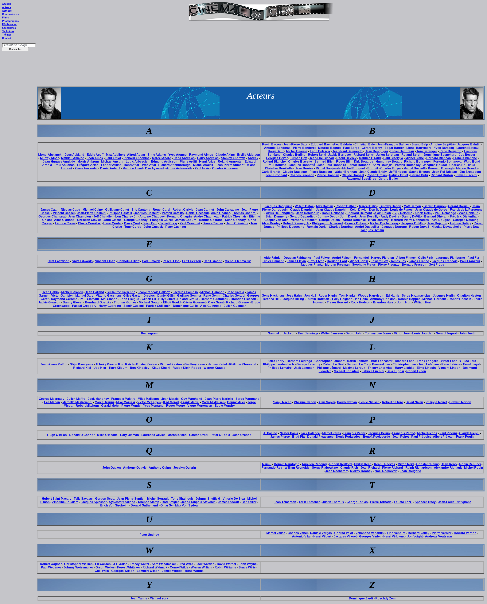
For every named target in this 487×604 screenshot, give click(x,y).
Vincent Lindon (449, 367)
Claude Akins (225, 154)
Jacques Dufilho (413, 223)
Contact (6, 38)
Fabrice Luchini (373, 371)
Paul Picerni (448, 433)
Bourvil (372, 168)
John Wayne (248, 564)
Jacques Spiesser (94, 502)
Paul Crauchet (190, 223)
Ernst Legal (471, 364)
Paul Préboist (421, 436)
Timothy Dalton (390, 206)
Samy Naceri (282, 402)
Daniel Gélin (166, 295)
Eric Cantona (140, 209)
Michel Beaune (296, 151)
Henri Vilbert (322, 536)
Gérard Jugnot (446, 333)
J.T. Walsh (120, 564)
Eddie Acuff (95, 154)
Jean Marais (170, 398)
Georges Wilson (122, 570)
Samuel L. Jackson (281, 333)
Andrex (253, 158)
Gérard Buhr (419, 175)
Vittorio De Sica (234, 498)
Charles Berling (294, 154)
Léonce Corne (65, 223)
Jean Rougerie (410, 471)
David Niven (414, 402)
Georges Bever (277, 158)
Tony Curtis (132, 226)
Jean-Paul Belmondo (347, 151)
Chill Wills (102, 570)
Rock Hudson (361, 302)
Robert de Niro (392, 402)
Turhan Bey (298, 158)
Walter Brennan (346, 171)
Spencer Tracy (425, 502)
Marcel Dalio (368, 206)
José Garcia (235, 292)
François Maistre (123, 398)
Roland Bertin (411, 154)
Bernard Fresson (414, 264)
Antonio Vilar (301, 536)
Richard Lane (404, 361)
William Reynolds (297, 467)
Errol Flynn (316, 261)
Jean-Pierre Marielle (219, 398)
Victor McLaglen (149, 402)
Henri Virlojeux (394, 536)
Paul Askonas (65, 165)
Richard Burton (442, 175)
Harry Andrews (208, 158)
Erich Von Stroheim (114, 505)
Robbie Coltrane (211, 219)
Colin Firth (425, 257)
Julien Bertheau (387, 154)
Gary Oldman (129, 435)
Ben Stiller (249, 502)
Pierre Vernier (441, 533)
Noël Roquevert (386, 471)
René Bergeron (450, 151)
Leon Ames (95, 158)
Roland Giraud (187, 299)
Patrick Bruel (398, 175)
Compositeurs (10, 14)
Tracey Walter (139, 564)
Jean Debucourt (307, 213)
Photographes (10, 21)
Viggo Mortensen (199, 405)
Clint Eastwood (58, 261)
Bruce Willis (247, 567)
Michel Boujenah (328, 168)
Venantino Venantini (370, 533)
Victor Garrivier (62, 295)
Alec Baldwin (342, 144)
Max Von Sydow (186, 505)
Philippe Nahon (305, 402)
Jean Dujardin (437, 223)
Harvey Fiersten (382, 257)
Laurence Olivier (153, 435)
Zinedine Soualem (65, 502)
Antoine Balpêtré (442, 144)
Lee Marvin (52, 402)
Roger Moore (175, 405)
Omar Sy (166, 505)
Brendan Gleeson (243, 299)
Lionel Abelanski (50, 154)
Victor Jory (402, 333)
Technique (8, 31)
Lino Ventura (396, 533)
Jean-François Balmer (393, 144)
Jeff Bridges (398, 171)
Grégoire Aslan (88, 165)
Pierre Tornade (381, 502)
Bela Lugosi (395, 371)
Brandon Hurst (384, 302)
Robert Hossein (460, 299)
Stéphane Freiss (364, 264)
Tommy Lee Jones (378, 333)
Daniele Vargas (321, 533)
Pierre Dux (471, 226)
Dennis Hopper (409, 299)
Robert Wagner (51, 564)
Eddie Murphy (225, 405)
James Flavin (296, 261)
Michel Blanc (414, 158)
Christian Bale (364, 144)
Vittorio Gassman (108, 295)
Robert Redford (340, 464)
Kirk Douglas (441, 219)
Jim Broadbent (470, 171)
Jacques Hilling (293, 299)
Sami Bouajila (382, 165)
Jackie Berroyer (339, 154)
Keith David (358, 209)
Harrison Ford (337, 261)
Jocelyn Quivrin (184, 467)
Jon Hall (310, 295)
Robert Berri (317, 154)
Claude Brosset (353, 175)
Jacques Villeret (345, 536)
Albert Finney (406, 257)
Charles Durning (341, 226)
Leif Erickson (191, 261)
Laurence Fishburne (450, 257)
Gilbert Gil (149, 299)
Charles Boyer (390, 168)
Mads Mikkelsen (213, 402)
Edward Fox (379, 261)
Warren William (201, 567)
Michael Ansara (112, 161)
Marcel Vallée (275, 533)
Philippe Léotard (329, 367)
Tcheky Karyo (106, 364)
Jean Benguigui (376, 151)
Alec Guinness (210, 305)
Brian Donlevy (378, 219)
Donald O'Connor (82, 435)
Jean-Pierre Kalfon (54, 364)
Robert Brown (377, 175)
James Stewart (228, 502)
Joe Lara (470, 361)
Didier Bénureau (402, 151)
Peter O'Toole (220, 435)
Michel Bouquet (353, 168)
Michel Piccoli (427, 433)
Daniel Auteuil (110, 168)
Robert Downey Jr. (296, 223)
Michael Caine (93, 209)
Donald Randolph (286, 464)
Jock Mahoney (98, 398)
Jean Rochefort (336, 471)
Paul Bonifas (277, 165)
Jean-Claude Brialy (373, 171)
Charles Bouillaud (462, 165)
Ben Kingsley (139, 367)
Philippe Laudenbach (278, 364)
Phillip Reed (363, 464)
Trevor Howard (337, 302)
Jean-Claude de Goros (431, 209)
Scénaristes (9, 27)
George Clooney (136, 219)
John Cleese (112, 219)
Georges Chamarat (52, 216)
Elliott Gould (172, 302)
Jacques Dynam (372, 230)
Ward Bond (472, 161)
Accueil (6, 3)
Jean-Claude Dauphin (331, 209)
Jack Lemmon (304, 367)
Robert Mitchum (87, 405)
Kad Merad (171, 402)
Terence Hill (270, 299)
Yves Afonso (177, 154)
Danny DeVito (412, 216)
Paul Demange (445, 213)
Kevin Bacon (271, 144)
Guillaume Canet (117, 209)
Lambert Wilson (148, 570)
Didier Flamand (273, 261)
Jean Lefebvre (428, 364)
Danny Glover (73, 302)
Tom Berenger (426, 151)
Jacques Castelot (146, 213)
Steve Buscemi (466, 175)
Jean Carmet (205, 209)
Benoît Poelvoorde (376, 436)
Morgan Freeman (337, 264)
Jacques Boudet (435, 165)
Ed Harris (392, 295)
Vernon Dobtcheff (304, 219)
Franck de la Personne (466, 209)
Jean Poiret (400, 436)
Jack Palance (310, 433)
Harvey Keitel (217, 364)
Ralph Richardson (418, 467)
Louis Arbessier (137, 161)
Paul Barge (351, 147)
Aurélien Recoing (314, 464)
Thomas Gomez (125, 302)
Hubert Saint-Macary (56, 498)
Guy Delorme (402, 213)
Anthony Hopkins (382, 299)
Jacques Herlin (444, 295)
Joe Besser (467, 154)
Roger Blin (344, 161)
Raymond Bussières (361, 178)
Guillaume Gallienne (121, 292)
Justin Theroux (333, 502)
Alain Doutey (271, 223)
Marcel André (161, 158)
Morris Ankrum (88, 161)
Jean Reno (449, 464)
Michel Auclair (203, 165)
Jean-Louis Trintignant (454, 502)
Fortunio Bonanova (447, 161)
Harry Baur (276, 151)
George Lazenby (308, 364)
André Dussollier (367, 226)
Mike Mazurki (125, 402)
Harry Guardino (110, 305)
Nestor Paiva (289, 433)
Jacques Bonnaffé (302, 165)
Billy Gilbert (166, 299)
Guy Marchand (191, 398)
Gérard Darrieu (458, 206)
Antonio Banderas (277, 147)
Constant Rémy (427, 464)
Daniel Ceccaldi (197, 213)
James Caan (49, 209)
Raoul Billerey (346, 158)
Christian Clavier (89, 219)
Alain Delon (382, 213)
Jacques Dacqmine (278, 206)
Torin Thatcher (309, 502)
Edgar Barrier (394, 147)
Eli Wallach (103, 564)
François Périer (354, 433)
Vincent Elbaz (105, 261)
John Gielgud (129, 299)
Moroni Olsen (177, 435)
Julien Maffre (76, 398)
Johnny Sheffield (208, 498)
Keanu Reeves (384, 464)
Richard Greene (237, 302)
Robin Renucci (470, 464)
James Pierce (280, 436)
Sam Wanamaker (164, 564)
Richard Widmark (154, 567)
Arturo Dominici (354, 219)
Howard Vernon (465, 533)
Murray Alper (49, 158)
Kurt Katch (126, 364)
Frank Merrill (190, 402)
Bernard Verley (418, 533)
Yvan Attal (148, 165)
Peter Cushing (175, 226)
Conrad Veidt (343, 533)
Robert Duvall (419, 226)
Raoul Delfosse (333, 213)
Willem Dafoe (304, 206)
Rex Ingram (149, 333)
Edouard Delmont (359, 213)
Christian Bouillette (279, 168)
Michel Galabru (72, 292)
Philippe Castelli (120, 213)
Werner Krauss (214, 367)
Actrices (7, 10)
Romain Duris (316, 226)
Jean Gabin (50, 292)
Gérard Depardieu (302, 216)
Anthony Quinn (160, 467)
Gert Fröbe (436, 264)
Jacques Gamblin (185, 292)
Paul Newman (347, 402)
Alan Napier (326, 402)
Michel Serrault (158, 498)
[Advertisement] (19, 125)
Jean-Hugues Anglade (59, 161)
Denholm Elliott (128, 261)
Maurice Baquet (329, 147)
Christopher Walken (78, 564)
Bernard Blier (324, 161)
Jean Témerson (285, 502)
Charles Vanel (298, 533)
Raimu (266, 464)
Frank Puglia (465, 436)
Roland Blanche (274, 161)
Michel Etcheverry (238, 261)
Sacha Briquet (419, 171)
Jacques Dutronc (394, 226)
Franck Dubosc (356, 223)
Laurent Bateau (467, 147)
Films (5, 17)
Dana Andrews (184, 158)
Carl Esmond (213, 261)
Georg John (354, 333)
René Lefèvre (451, 364)
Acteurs (6, 7)
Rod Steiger (170, 502)
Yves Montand (153, 405)
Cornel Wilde (179, 567)
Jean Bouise (304, 168)
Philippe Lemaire (279, 367)
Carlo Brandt (271, 171)
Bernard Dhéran (435, 216)
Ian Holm (361, 299)
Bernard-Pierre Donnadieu (410, 219)
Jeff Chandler (103, 216)
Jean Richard (370, 467)
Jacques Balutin (469, 144)
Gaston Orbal (198, 435)
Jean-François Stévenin (198, 502)
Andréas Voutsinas (439, 536)
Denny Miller (236, 402)
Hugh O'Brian (57, 435)
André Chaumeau (207, 216)
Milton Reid (406, 464)
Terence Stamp (148, 502)
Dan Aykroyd (154, 168)
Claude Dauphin (302, 209)
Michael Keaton (171, 364)
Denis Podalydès (348, 436)
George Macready (51, 398)
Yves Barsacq (444, 147)
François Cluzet (161, 219)
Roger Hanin (327, 295)
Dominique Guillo (185, 305)
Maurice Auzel (133, 168)
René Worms (194, 570)
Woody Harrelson (370, 295)
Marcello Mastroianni (77, 402)
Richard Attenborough (174, 165)
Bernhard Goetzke (98, 302)
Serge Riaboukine (325, 467)
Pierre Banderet (304, 147)
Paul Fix (473, 257)
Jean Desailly (368, 216)
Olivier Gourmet (194, 302)
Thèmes (6, 34)
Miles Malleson (148, 398)
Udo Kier (99, 367)
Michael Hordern (434, 299)
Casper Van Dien (276, 219)
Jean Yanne (138, 598)
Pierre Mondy (131, 405)
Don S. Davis (378, 209)
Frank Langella (427, 361)
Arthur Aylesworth (179, 168)
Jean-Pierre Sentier (131, 498)
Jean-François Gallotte (154, 292)
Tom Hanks (347, 295)
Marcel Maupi (104, 402)
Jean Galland (94, 292)
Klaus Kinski (161, 367)
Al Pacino (270, 433)
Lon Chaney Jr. (126, 216)
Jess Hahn (294, 295)
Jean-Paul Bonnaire (332, 165)
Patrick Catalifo (173, 213)
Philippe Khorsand (242, 364)
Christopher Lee (404, 364)
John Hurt (404, 302)
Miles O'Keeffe (107, 435)
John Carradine (227, 209)
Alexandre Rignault (448, 467)
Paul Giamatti (89, 299)
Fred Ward (185, 564)
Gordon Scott (105, 498)
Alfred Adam (136, 154)
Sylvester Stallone (122, 502)
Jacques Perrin (379, 433)
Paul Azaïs (202, 168)
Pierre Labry (275, 361)
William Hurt (422, 302)
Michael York (159, 598)
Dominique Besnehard (440, 154)
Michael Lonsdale (346, 371)
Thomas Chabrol (244, 213)
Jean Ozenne (241, 435)
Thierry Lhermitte (380, 367)
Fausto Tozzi (403, 502)
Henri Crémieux (237, 223)
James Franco (419, 261)
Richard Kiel (82, 367)
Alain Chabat (220, 213)
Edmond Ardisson (164, 161)
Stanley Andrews (233, 158)
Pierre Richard (392, 467)
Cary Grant (216, 302)
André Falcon (342, 257)
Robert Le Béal (333, 364)
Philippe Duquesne (290, 226)
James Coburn (186, 219)
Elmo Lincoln (426, 367)
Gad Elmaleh (151, 261)
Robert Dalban (346, 206)
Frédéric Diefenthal (463, 216)
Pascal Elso (171, 261)
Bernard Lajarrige (299, 361)
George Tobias (357, 502)
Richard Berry (363, 154)
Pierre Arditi (188, 161)
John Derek (348, 216)
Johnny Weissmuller (78, 567)
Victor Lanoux (451, 361)
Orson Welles (105, 567)
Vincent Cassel (64, 213)
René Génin (211, 295)
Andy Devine (390, 216)
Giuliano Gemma (189, 295)
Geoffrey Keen (194, 364)
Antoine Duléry (460, 223)
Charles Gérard (234, 295)
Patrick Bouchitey (408, 165)
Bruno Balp (419, 144)
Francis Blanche (465, 158)
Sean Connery (235, 219)
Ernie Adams (156, 154)
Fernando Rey (272, 467)
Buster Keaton (146, 364)
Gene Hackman (273, 295)
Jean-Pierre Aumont (230, 165)
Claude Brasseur (295, 171)
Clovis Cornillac (89, 223)
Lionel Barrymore (418, 147)
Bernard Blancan (438, 158)
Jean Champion (79, 216)
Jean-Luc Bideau (321, 158)
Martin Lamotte (357, 361)
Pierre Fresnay (388, 264)
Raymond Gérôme (64, 299)
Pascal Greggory (84, 305)
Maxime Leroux (354, 367)
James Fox (398, 261)
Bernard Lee (381, 364)
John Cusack (153, 226)
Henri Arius (207, 161)
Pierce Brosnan (328, 175)
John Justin (467, 333)
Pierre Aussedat (86, 168)
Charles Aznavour (225, 168)
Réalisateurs (9, 24)
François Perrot (403, 433)
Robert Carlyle (183, 209)
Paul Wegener (51, 567)
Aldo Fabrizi (272, 257)
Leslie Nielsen (369, 402)
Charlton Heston (469, 295)
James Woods (172, 570)
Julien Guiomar (235, 305)
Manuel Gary (84, 295)
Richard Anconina (136, 158)
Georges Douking (465, 219)
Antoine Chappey (152, 216)
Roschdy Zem (385, 598)
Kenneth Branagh (441, 168)
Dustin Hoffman (317, 299)
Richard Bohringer (417, 161)
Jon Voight (415, 536)
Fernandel (361, 257)
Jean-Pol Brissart (444, 171)
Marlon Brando (467, 168)
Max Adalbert (115, 154)
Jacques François (445, 261)
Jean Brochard (276, 175)
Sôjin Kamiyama (81, 364)
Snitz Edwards (82, 261)
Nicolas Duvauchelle (446, 226)
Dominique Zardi (361, 598)
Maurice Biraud (370, 158)
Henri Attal (131, 165)
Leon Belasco (320, 151)
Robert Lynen (416, 371)
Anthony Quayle (134, 467)
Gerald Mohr (110, 405)
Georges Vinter (370, 536)
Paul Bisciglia (393, 158)
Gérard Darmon (434, 206)
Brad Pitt (298, 436)
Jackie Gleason (49, 302)
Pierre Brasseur (321, 171)
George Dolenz (330, 219)
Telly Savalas (83, 498)
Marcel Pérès (331, 433)
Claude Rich (349, 467)
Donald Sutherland (144, 505)
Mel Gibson (109, 299)
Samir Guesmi (133, 305)
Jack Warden (205, 564)
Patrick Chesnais (234, 216)
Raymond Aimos (201, 154)
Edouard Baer (321, 144)
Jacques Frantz (311, 264)
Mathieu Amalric (72, 158)
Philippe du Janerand (327, 223)
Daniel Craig (168, 223)
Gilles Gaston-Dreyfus (139, 295)
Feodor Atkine (111, 165)
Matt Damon (412, 206)
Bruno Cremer (213, 223)
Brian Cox (149, 223)
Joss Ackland (74, 154)
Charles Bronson (302, 175)
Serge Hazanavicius (416, 295)
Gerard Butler (388, 178)
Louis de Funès (401, 209)
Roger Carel (161, 209)
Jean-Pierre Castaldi (91, 213)
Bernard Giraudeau (214, 299)
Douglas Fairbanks (297, 257)
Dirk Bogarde (363, 161)
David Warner (226, 564)
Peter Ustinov (149, 534)
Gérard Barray (372, 147)
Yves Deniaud (468, 213)
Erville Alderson (248, 154)
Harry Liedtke (404, 367)
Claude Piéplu (469, 433)
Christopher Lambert (329, 361)
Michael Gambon (212, 292)
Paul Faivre (322, 257)
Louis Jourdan (422, 333)
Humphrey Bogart (389, 161)
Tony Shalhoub (182, 498)
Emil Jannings (308, 333)
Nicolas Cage (70, 209)
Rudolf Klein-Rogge (187, 367)
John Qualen (111, 467)
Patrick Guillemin (158, 305)
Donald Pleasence (320, 436)
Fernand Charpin (179, 216)
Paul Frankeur (470, 261)
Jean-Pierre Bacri (295, 144)
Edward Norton (460, 402)
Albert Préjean (443, 436)
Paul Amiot (113, 158)
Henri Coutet (112, 223)
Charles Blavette (300, 161)
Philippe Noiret (436, 402)
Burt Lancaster (381, 361)
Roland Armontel (230, 161)
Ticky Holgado (342, 299)
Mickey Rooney (361, 471)
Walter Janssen (332, 333)
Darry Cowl (132, 223)
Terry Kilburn (118, 367)
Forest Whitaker (128, 567)
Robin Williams (225, 567)
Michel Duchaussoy (384, 223)
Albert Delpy (423, 213)
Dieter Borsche (359, 165)
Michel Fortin (358, 261)
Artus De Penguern (280, 213)
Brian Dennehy (276, 216)
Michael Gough (150, 302)
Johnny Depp (327, 216)
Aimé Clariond (64, 219)
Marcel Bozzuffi (414, 168)
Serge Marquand (247, 398)
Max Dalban (324, 206)
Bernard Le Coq (358, 364)
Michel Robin (473, 467)
